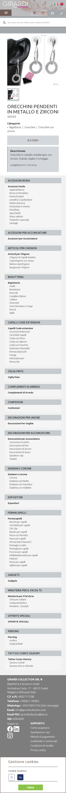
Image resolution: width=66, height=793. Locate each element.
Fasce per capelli (17, 538)
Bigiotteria (15, 127)
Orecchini (30, 127)
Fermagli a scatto (17, 545)
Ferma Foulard (16, 196)
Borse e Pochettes (18, 193)
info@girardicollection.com (30, 710)
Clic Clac (13, 528)
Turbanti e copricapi (19, 220)
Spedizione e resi (40, 732)
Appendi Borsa (16, 190)
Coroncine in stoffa (19, 442)
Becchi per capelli (18, 522)
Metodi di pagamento (42, 736)
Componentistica (18, 603)
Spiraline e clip (16, 455)
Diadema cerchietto (19, 481)
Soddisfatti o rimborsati (43, 741)
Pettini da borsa (17, 203)
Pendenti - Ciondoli (18, 606)
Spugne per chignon (19, 267)
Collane (13, 299)
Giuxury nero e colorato (21, 666)
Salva (30, 787)
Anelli (12, 286)
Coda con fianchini (18, 345)
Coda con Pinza (17, 338)
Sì (12, 777)
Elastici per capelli (18, 532)
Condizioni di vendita (42, 745)
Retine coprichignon (19, 264)
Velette (13, 459)
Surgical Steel (16, 644)
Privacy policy (38, 750)
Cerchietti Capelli (17, 335)
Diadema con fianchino (20, 484)
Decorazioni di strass (19, 452)
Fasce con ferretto (18, 535)
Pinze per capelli (17, 562)
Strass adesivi (16, 216)
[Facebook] (10, 730)
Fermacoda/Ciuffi (18, 351)
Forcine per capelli (18, 552)
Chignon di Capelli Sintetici (22, 257)
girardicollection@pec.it (34, 714)
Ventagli (13, 223)
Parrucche (14, 361)
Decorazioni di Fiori (19, 445)
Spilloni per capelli (18, 565)
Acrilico (13, 640)
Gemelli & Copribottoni (20, 200)
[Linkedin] (16, 730)
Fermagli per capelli (18, 548)
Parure (12, 309)
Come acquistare (39, 727)
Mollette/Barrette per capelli (23, 555)
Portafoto (14, 210)
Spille (12, 313)
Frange (12, 355)
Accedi (33, 140)
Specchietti (15, 213)
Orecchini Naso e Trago (21, 306)
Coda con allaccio (18, 341)
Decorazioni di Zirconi (20, 449)
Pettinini (13, 558)
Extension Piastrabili (19, 348)
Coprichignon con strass (21, 260)
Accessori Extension (19, 331)
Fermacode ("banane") (20, 542)
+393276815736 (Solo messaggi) (39, 705)
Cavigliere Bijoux (17, 296)
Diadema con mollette (20, 487)
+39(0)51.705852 (29, 701)
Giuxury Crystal (16, 662)
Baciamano (14, 289)
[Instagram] (10, 737)
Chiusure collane (17, 599)
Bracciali (13, 293)
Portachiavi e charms (19, 206)
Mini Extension (16, 358)
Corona (13, 477)
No (20, 777)
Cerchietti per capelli (19, 525)
